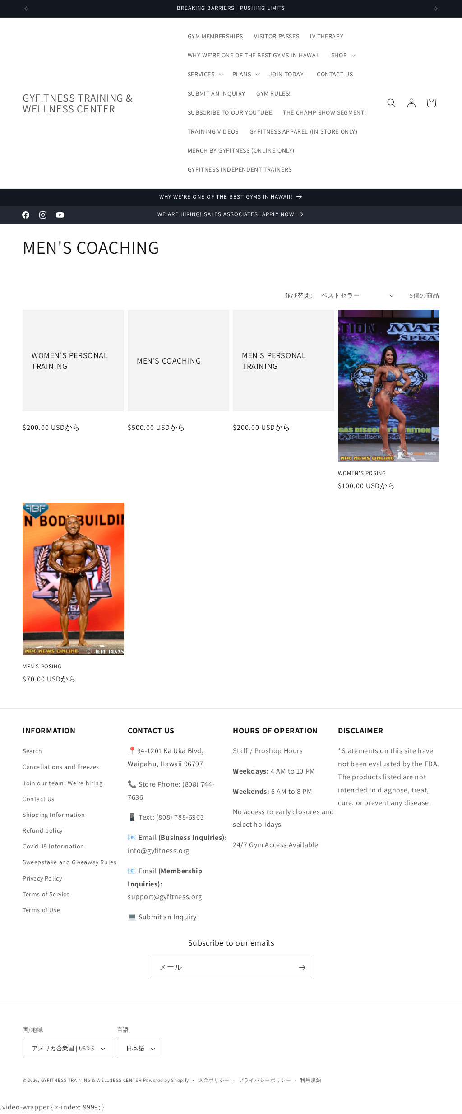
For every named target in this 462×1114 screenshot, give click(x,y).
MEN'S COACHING (169, 360)
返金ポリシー (214, 1080)
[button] (342, 55)
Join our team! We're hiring (62, 783)
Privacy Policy (42, 878)
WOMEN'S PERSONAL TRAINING (70, 360)
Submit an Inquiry (167, 917)
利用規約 (310, 1080)
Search (32, 751)
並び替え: (298, 295)
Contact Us (39, 799)
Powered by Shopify (166, 1080)
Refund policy (43, 830)
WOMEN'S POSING (362, 473)
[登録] (302, 967)
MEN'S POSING (42, 666)
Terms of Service (46, 894)
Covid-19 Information (53, 846)
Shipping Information (54, 815)
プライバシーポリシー (265, 1080)
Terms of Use (41, 910)
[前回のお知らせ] (26, 8)
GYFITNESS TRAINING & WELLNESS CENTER (91, 1080)
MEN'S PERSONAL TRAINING (274, 360)
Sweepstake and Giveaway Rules (69, 862)
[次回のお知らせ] (436, 8)
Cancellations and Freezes (61, 767)
